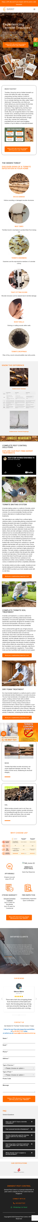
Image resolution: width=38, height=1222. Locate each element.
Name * (5, 1038)
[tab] (19, 1122)
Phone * (5, 1052)
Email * (5, 1045)
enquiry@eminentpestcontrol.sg (24, 1033)
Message (6, 1085)
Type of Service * (8, 1065)
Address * (6, 1058)
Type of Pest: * (7, 1072)
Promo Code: (7, 1078)
